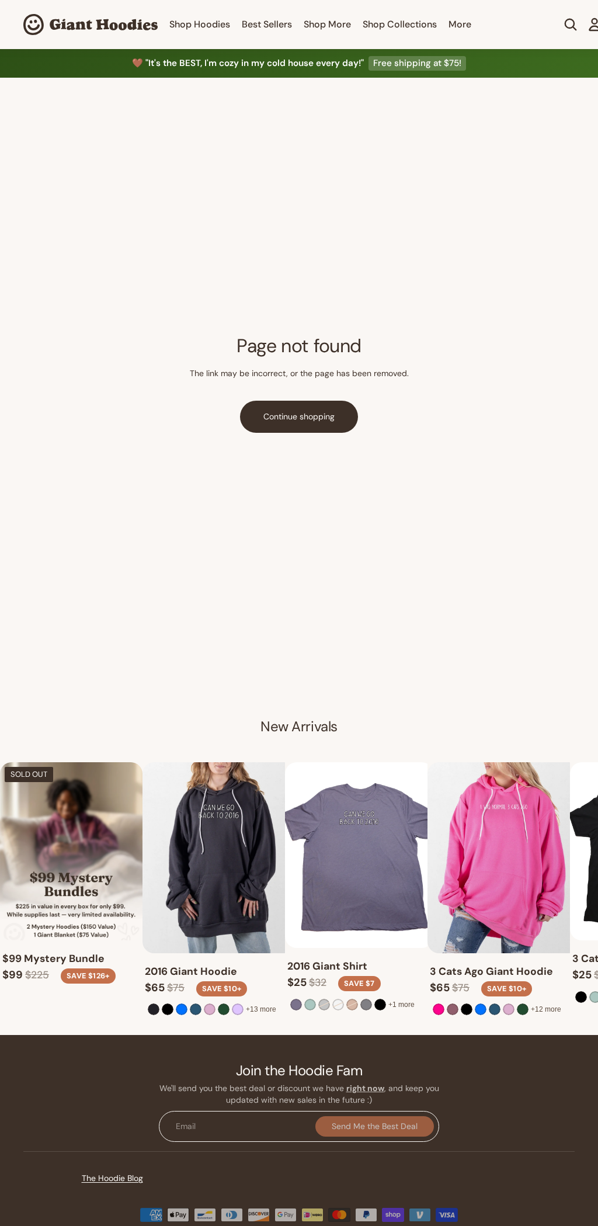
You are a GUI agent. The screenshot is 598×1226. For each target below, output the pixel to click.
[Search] (570, 24)
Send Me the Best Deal (375, 1125)
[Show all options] (261, 1009)
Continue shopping (299, 416)
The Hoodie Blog (112, 1178)
